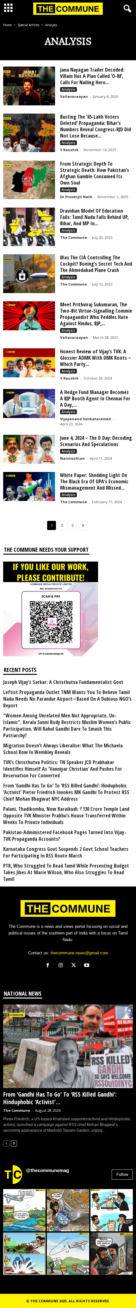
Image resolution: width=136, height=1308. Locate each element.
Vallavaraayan (74, 96)
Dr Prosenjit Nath (76, 196)
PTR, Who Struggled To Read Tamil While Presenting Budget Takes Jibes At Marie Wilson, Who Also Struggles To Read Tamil (66, 872)
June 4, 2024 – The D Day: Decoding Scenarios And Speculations (96, 441)
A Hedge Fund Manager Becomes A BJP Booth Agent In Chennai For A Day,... (95, 398)
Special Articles (28, 25)
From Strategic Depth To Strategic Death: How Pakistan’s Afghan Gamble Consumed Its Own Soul (94, 173)
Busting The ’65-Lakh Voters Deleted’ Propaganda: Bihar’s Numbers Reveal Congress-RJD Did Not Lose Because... (95, 126)
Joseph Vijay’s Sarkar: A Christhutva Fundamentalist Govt (63, 682)
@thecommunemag (47, 1170)
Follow (122, 1174)
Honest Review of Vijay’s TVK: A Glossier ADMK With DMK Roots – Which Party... (95, 358)
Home (7, 25)
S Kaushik (69, 149)
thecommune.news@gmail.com (79, 953)
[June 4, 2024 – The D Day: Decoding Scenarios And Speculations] (29, 449)
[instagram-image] (24, 1210)
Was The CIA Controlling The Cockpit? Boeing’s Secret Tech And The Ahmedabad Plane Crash (96, 264)
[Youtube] (87, 965)
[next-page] (14, 1143)
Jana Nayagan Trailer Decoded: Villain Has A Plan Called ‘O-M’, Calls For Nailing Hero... (92, 76)
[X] (75, 965)
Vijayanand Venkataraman (85, 418)
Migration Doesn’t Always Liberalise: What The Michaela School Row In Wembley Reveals (63, 749)
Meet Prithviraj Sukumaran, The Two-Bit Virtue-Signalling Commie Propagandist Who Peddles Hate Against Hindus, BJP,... (96, 314)
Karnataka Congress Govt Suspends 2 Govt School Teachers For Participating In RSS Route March (65, 852)
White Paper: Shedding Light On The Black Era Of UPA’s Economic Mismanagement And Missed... (94, 481)
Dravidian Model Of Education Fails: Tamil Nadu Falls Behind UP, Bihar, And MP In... (94, 217)
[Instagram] (62, 965)
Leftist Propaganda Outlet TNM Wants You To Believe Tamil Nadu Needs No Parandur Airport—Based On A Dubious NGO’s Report (67, 699)
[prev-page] (6, 1143)
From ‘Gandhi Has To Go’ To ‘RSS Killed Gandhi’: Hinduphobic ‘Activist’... (60, 1098)
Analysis (68, 89)
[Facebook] (49, 965)
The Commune (73, 237)
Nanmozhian (72, 458)
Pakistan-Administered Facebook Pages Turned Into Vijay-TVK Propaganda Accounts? (64, 835)
